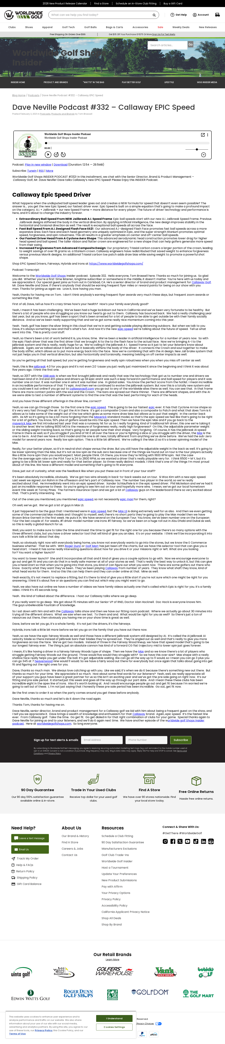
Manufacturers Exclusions (119, 849)
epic (152, 407)
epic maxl (126, 499)
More (49, 171)
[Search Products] (155, 15)
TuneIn (32, 171)
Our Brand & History (75, 836)
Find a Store (101, 3)
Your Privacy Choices (142, 1023)
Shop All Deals (111, 918)
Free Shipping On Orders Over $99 (67, 34)
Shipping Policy (27, 878)
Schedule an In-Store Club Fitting (136, 3)
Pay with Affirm (112, 887)
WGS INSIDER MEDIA (207, 82)
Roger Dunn (73, 546)
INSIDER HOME (18, 82)
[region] (71, 1024)
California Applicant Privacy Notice (126, 912)
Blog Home (18, 95)
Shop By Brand (112, 924)
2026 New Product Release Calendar (65, 3)
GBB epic (49, 376)
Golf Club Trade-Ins (115, 855)
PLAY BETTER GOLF (131, 82)
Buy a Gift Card (173, 3)
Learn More (112, 959)
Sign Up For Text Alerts (163, 34)
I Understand (114, 1018)
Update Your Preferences (119, 874)
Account (203, 15)
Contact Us (69, 855)
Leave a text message (31, 838)
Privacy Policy (54, 753)
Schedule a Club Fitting (117, 836)
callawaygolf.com (82, 389)
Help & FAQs (24, 865)
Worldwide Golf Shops (51, 276)
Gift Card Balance (29, 884)
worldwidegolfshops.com (54, 724)
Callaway (132, 490)
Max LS (122, 511)
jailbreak (40, 367)
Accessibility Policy (114, 906)
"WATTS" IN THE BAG (93, 82)
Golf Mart (92, 546)
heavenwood (44, 661)
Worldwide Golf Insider (117, 861)
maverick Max (22, 423)
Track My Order (28, 858)
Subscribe (181, 740)
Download (61, 165)
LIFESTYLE (169, 82)
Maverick (100, 417)
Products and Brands (63, 113)
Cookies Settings (114, 1027)
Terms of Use (17, 1033)
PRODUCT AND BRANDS (56, 82)
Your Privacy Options (116, 893)
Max (199, 433)
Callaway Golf (201, 282)
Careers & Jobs (72, 849)
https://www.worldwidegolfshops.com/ (116, 264)
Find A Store (70, 842)
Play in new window (38, 165)
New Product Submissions (119, 880)
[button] (179, 15)
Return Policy (25, 871)
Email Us (24, 849)
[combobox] (103, 15)
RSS (41, 171)
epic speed (125, 329)
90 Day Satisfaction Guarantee (123, 842)
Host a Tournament (115, 868)
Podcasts (33, 95)
